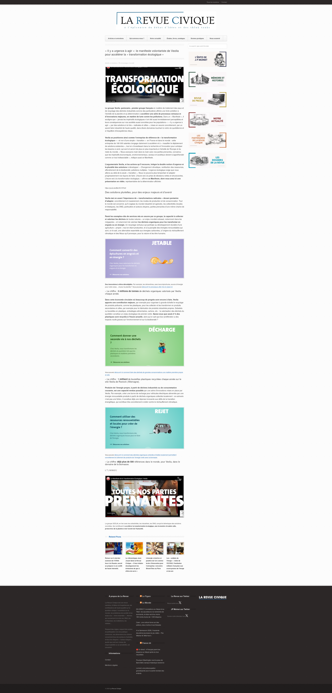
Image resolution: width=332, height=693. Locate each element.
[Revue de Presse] (207, 106)
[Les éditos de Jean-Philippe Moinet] (207, 66)
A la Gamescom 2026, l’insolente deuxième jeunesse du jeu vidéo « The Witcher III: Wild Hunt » (150, 633)
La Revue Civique (115, 688)
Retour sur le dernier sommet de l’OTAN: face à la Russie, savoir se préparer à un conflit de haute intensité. (113, 563)
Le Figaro (146, 596)
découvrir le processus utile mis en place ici (157, 287)
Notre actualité (155, 38)
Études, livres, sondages (176, 38)
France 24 (146, 643)
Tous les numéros (213, 2)
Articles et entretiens (116, 38)
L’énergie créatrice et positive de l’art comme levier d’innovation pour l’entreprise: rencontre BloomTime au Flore (154, 563)
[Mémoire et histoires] (207, 86)
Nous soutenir (215, 38)
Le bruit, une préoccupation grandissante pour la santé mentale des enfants (150, 670)
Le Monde (146, 602)
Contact (224, 2)
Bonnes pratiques (197, 38)
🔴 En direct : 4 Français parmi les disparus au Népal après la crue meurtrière (148, 652)
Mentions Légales (111, 665)
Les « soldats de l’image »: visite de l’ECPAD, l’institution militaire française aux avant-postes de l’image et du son (175, 564)
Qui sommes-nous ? (136, 38)
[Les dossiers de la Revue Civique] (207, 167)
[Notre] (207, 127)
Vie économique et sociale (126, 63)
